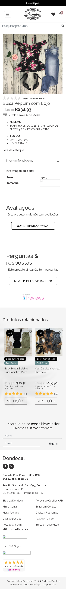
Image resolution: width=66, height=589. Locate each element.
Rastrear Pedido (45, 518)
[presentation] (6, 64)
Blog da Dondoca (13, 500)
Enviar (54, 443)
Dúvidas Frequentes (47, 512)
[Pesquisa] (62, 25)
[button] (30, 89)
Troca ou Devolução (47, 524)
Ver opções (17, 401)
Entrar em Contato (46, 506)
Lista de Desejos (12, 518)
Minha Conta (10, 506)
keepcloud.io (49, 584)
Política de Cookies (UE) (49, 500)
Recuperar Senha (12, 524)
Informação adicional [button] (19, 160)
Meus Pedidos (11, 512)
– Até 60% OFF (33, 3)
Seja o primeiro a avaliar (33, 225)
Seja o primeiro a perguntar (33, 280)
